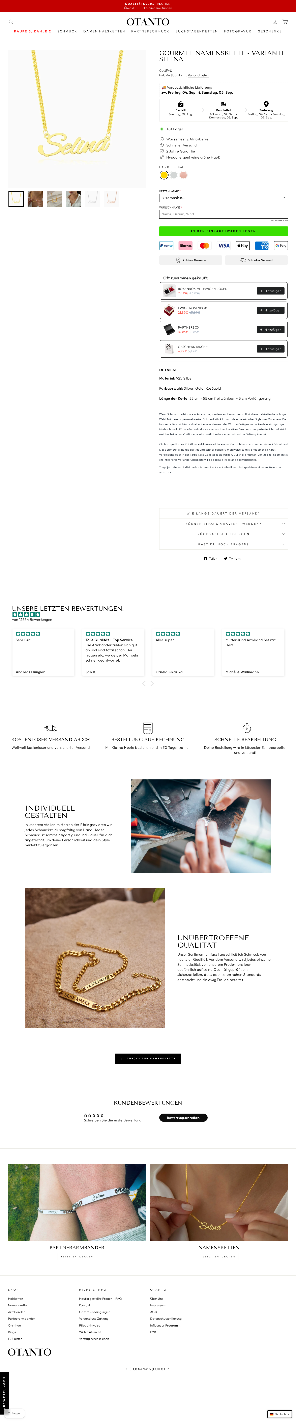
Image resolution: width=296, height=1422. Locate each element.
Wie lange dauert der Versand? (223, 513)
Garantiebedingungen (94, 1312)
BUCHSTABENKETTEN (197, 31)
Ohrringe (14, 1325)
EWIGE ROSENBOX (192, 308)
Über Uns (156, 1299)
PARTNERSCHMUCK (150, 31)
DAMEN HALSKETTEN (104, 31)
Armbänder (16, 1312)
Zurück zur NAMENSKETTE (151, 1058)
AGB (153, 1312)
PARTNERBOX (189, 327)
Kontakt (84, 1305)
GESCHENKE (270, 31)
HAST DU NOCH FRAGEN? (223, 544)
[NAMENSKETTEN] (219, 1202)
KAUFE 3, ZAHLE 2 (32, 31)
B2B (153, 1332)
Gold (164, 175)
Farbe (171, 167)
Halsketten (15, 1299)
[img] (150, 614)
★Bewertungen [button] (4, 1393)
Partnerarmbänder (21, 1318)
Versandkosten (198, 75)
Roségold (183, 175)
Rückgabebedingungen (224, 534)
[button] (145, 683)
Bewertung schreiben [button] (183, 1118)
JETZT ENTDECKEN (77, 1256)
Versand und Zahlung (94, 1318)
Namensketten (18, 1305)
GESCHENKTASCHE (193, 347)
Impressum (158, 1305)
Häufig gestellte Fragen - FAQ (100, 1299)
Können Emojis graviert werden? (223, 524)
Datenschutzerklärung (166, 1318)
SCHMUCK (67, 31)
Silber (174, 175)
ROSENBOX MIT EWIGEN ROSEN (202, 289)
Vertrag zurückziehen (94, 1339)
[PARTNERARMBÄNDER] (77, 1202)
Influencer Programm (165, 1325)
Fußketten (15, 1339)
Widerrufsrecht (90, 1332)
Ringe (12, 1332)
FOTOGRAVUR (238, 31)
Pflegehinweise (89, 1325)
